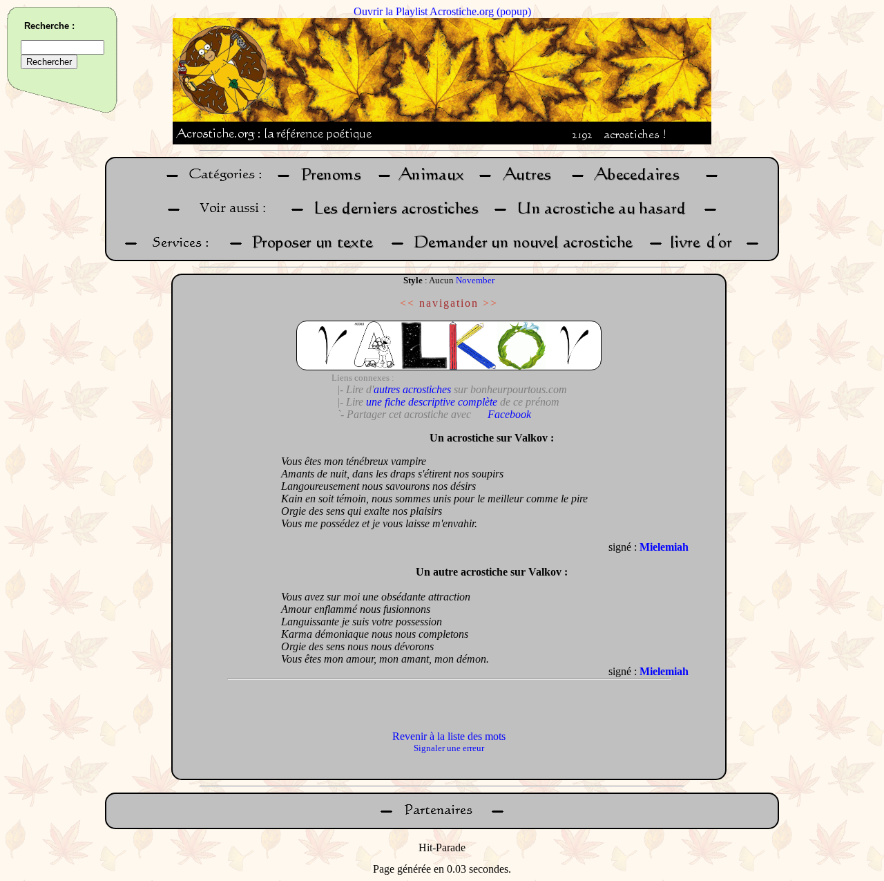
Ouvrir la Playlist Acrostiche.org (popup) (442, 11)
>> (490, 303)
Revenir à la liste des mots (449, 736)
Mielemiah (664, 547)
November (475, 280)
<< (407, 303)
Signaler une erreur (449, 748)
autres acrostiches (412, 389)
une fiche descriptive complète (431, 402)
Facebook (509, 414)
